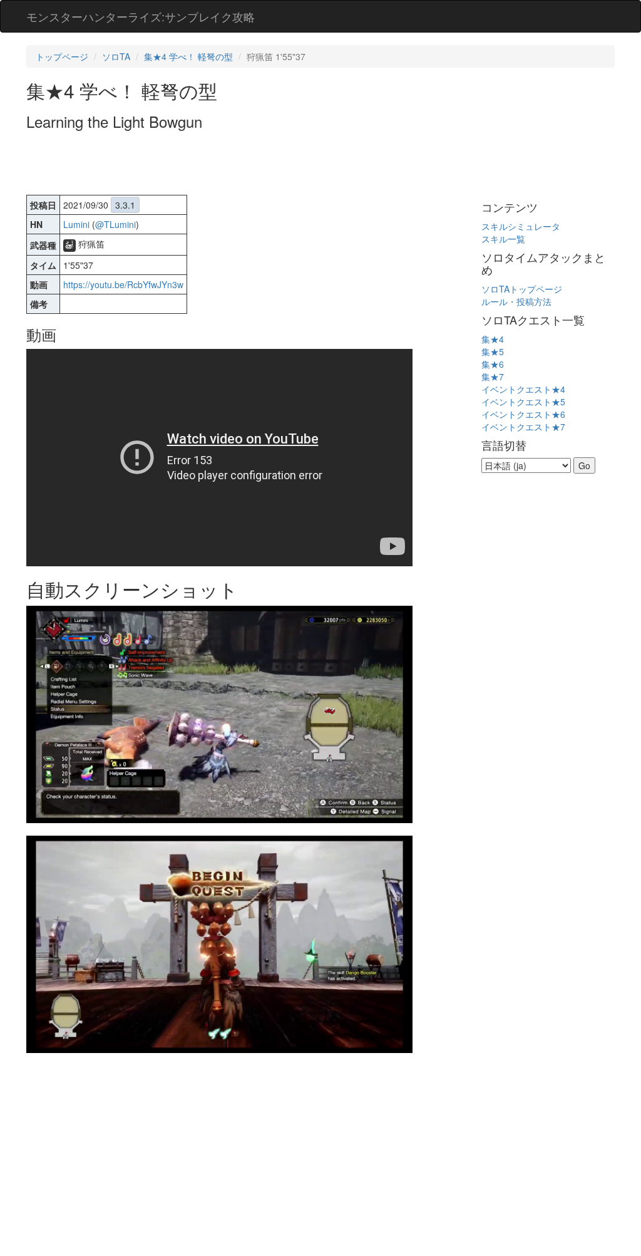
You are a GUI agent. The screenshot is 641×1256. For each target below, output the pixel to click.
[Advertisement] (254, 164)
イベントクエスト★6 (523, 414)
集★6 (492, 364)
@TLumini (115, 224)
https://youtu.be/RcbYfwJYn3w (123, 284)
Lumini (76, 224)
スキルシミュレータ (520, 226)
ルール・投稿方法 (516, 301)
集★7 (492, 376)
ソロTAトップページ (521, 289)
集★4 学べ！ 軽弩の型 (188, 56)
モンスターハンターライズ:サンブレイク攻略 (140, 16)
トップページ (62, 56)
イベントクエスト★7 (523, 426)
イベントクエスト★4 (523, 389)
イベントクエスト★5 (523, 401)
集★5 (492, 351)
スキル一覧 (503, 238)
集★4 (492, 339)
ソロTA (116, 56)
